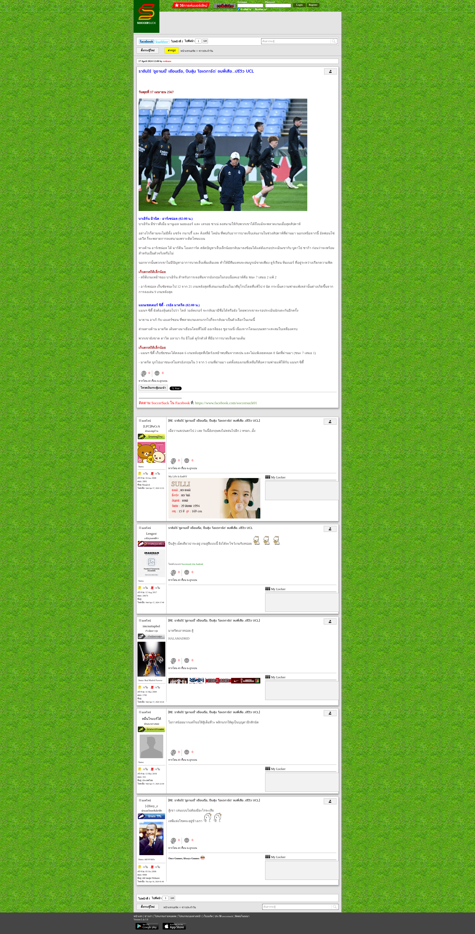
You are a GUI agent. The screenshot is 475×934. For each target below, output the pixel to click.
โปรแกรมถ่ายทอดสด (165, 916)
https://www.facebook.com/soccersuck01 (226, 403)
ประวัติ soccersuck (224, 916)
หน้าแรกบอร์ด (188, 51)
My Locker (278, 477)
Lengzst (151, 533)
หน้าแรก (138, 916)
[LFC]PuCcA (151, 426)
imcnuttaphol (151, 626)
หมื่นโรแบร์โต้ (151, 719)
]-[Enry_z (151, 806)
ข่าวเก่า (148, 916)
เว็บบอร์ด (208, 916)
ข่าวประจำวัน (206, 51)
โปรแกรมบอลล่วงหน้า (189, 916)
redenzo (167, 61)
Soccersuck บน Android (192, 564)
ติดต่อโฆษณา (242, 916)
